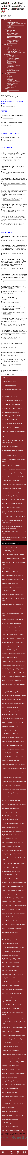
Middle (8, 47)
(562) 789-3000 (18, 1134)
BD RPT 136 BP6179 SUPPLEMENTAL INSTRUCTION (13, 313)
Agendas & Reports (12, 34)
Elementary (9, 45)
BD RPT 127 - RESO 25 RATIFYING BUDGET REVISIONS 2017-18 (12, 199)
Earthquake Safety (11, 86)
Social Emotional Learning (13, 81)
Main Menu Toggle (5, 16)
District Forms (10, 87)
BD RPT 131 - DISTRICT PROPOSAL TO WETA (14, 254)
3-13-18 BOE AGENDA (9, 106)
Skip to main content (6, 15)
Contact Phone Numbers (13, 90)
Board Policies (10, 31)
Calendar (24, 1153)
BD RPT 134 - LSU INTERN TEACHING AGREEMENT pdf (14, 292)
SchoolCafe (10, 84)
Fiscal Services (10, 66)
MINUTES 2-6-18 (7, 125)
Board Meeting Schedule (13, 33)
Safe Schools (10, 79)
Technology (10, 69)
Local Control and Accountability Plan (16, 23)
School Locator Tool (12, 51)
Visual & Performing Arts (13, 70)
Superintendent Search (12, 41)
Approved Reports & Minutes (14, 36)
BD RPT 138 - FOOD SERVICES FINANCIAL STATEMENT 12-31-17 (12, 338)
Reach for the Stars (11, 72)
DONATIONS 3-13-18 (8, 374)
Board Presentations (12, 43)
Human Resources (11, 61)
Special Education (11, 59)
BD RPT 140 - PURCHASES (10, 355)
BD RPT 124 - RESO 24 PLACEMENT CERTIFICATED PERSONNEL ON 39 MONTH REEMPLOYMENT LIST (13, 159)
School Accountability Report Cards (16, 52)
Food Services (10, 67)
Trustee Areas (10, 38)
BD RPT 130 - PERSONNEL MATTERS (13, 240)
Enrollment (9, 74)
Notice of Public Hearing (13, 40)
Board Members (11, 30)
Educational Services (12, 56)
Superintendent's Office (12, 55)
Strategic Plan (10, 27)
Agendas (3, 97)
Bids (8, 91)
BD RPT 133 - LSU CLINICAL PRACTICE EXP (14, 280)
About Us (9, 20)
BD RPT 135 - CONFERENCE (11, 302)
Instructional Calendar (12, 22)
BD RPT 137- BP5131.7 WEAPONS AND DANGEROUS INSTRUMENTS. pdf (14, 325)
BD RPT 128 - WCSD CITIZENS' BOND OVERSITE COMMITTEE (13, 210)
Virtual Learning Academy (13, 49)
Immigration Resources (12, 80)
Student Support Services (13, 58)
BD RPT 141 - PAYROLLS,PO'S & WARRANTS (12, 364)
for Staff (9, 77)
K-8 (8, 48)
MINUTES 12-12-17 (8, 118)
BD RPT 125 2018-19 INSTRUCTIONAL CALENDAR (13, 172)
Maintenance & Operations (13, 65)
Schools (3, 1153)
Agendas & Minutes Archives (14, 37)
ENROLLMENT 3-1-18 (9, 140)
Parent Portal (10, 1153)
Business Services (11, 62)
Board (18, 1153)
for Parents (9, 76)
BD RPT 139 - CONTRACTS (10, 347)
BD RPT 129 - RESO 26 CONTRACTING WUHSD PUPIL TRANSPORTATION (14, 224)
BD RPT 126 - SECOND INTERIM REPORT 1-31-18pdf (14, 184)
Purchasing (9, 63)
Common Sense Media (12, 83)
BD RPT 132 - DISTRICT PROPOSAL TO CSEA (14, 269)
